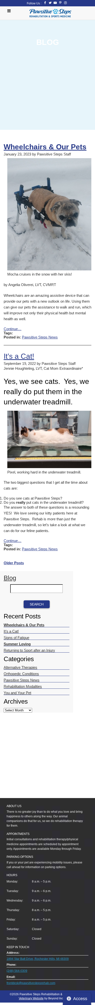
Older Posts (14, 563)
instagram (65, 2)
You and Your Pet (17, 693)
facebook (45, 2)
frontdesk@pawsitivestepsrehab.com (31, 983)
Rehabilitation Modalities (23, 686)
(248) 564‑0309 (17, 971)
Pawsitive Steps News (40, 337)
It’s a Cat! (19, 356)
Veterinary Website (31, 998)
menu (10, 11)
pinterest (60, 2)
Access (80, 998)
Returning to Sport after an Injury (29, 650)
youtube (55, 2)
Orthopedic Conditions (21, 674)
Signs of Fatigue (16, 638)
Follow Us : (34, 3)
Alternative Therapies (20, 667)
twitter (50, 2)
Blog (10, 578)
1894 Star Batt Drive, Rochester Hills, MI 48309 (38, 959)
